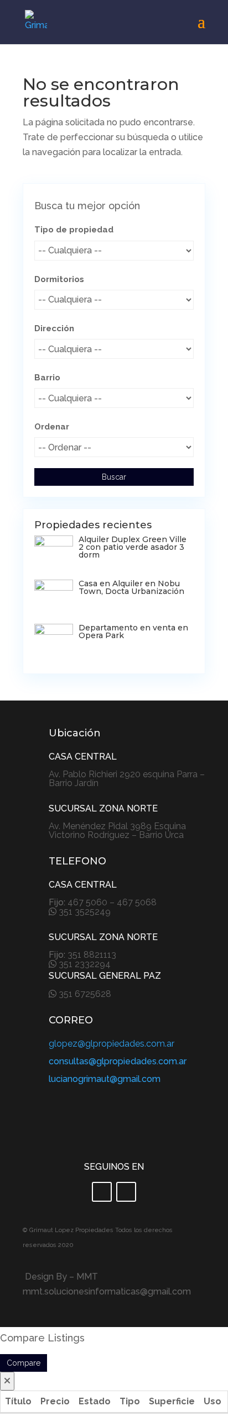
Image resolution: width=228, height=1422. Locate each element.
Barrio (47, 378)
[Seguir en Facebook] (102, 1192)
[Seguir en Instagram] (126, 1192)
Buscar (114, 477)
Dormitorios (59, 279)
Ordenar (51, 427)
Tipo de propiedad (73, 230)
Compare (23, 1363)
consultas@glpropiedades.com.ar (117, 1061)
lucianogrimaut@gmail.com (104, 1079)
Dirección (54, 328)
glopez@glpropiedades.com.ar (111, 1043)
